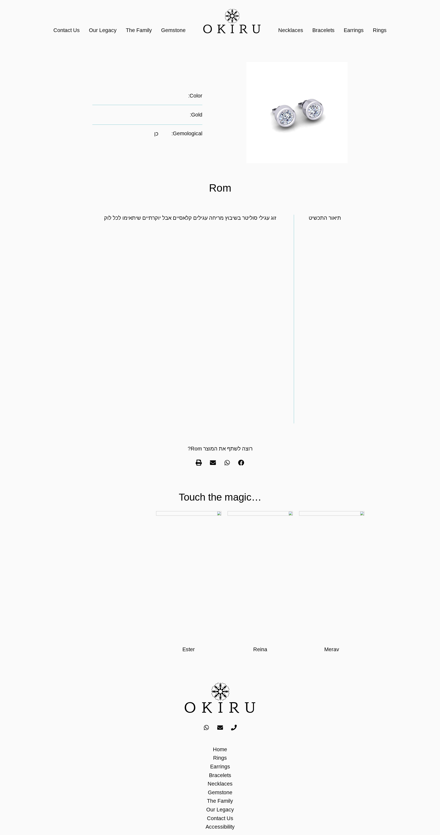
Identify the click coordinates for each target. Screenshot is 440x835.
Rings (380, 30)
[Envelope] (220, 727)
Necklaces (290, 30)
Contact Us (66, 30)
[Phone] (233, 727)
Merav (331, 649)
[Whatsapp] (206, 727)
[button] (241, 463)
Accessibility (220, 827)
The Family (139, 30)
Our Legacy (103, 30)
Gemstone (173, 30)
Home (220, 749)
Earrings (354, 30)
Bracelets (323, 30)
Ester (188, 649)
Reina (260, 649)
